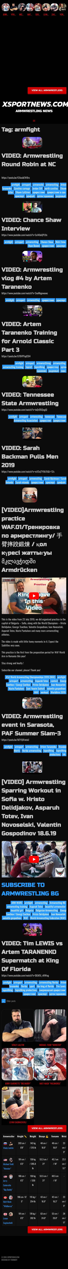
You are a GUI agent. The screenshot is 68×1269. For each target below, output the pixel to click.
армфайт (31, 196)
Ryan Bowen (34, 246)
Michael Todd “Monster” (8, 1166)
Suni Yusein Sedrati (35, 688)
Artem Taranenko (48, 747)
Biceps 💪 (43, 1136)
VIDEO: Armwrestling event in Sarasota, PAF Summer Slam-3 (32, 725)
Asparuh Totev (41, 681)
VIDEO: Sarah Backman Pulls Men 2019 (30, 457)
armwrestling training (13, 367)
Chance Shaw (47, 242)
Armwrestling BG (57, 903)
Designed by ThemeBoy (9, 1260)
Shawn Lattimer (23, 192)
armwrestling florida (48, 982)
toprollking (39, 367)
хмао (63, 371)
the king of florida (45, 986)
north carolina (51, 188)
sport (32, 986)
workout (44, 692)
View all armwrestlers (47, 90)
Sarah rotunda (22, 482)
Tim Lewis (60, 986)
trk (64, 754)
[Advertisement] (34, 53)
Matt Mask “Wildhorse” (8, 1204)
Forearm (55, 1136)
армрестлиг (45, 420)
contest (54, 681)
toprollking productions (57, 752)
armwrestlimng (44, 363)
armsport (26, 184)
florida (24, 986)
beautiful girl (17, 910)
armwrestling (52, 184)
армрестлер (52, 367)
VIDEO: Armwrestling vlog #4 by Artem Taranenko (32, 278)
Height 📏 (22, 1136)
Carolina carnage (22, 188)
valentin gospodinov (56, 688)
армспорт (19, 196)
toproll (29, 367)
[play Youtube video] (34, 596)
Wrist (64, 1136)
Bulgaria (29, 910)
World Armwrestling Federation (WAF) (47, 918)
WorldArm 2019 (58, 692)
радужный (60, 196)
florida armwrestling (31, 750)
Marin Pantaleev (16, 688)
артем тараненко (45, 196)
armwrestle (38, 184)
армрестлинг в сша (56, 192)
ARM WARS (17, 903)
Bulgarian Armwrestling (47, 910)
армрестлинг (39, 192)
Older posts (8, 1001)
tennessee (49, 417)
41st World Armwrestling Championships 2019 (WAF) (30, 677)
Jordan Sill (37, 188)
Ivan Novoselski (58, 685)
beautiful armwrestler (55, 906)
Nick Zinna (60, 242)
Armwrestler (8, 1136)
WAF (36, 692)
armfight (16, 184)
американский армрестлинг (52, 990)
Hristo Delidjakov (41, 685)
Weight (33, 1136)
